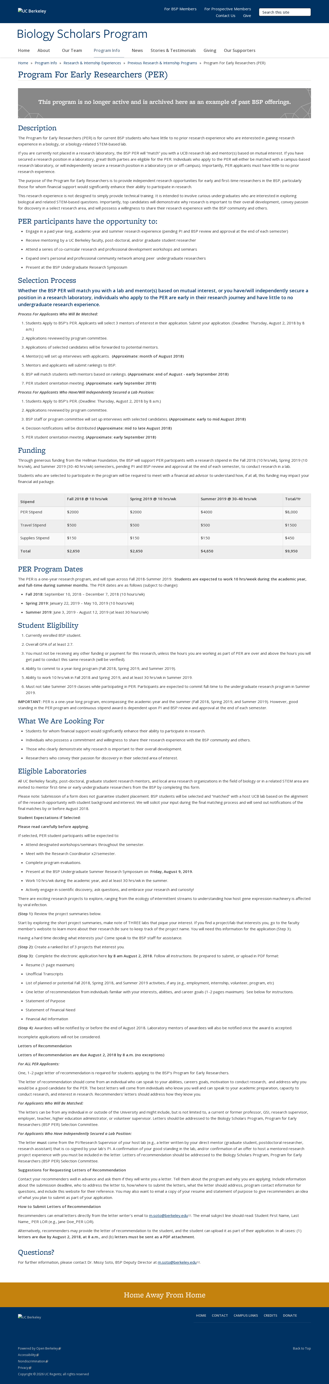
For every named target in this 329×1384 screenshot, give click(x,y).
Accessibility (28, 1355)
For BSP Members (180, 8)
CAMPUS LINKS (246, 1315)
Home (24, 50)
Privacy (24, 1367)
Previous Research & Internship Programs (162, 62)
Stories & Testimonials (173, 50)
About (44, 50)
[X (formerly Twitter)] (33, 1326)
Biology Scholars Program (82, 34)
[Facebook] (23, 1326)
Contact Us (225, 15)
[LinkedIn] (43, 1326)
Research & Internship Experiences (92, 62)
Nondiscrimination (33, 1361)
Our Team (72, 50)
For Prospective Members (227, 8)
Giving (210, 50)
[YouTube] (53, 1326)
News (137, 50)
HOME (201, 1315)
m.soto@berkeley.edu (170, 1215)
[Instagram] (63, 1326)
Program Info (107, 50)
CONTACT (220, 1315)
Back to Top (302, 1348)
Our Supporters (239, 50)
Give (247, 15)
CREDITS (270, 1315)
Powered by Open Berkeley (39, 1348)
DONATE (290, 1315)
